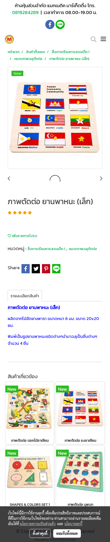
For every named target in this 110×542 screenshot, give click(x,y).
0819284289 (26, 12)
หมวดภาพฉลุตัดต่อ (83, 249)
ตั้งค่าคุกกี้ (40, 533)
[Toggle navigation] (103, 39)
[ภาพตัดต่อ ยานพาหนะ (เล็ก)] (55, 118)
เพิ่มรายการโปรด (24, 236)
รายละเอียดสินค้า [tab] (24, 296)
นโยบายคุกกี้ (73, 523)
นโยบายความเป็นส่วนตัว (38, 523)
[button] (92, 39)
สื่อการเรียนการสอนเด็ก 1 (46, 249)
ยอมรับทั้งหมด (67, 533)
